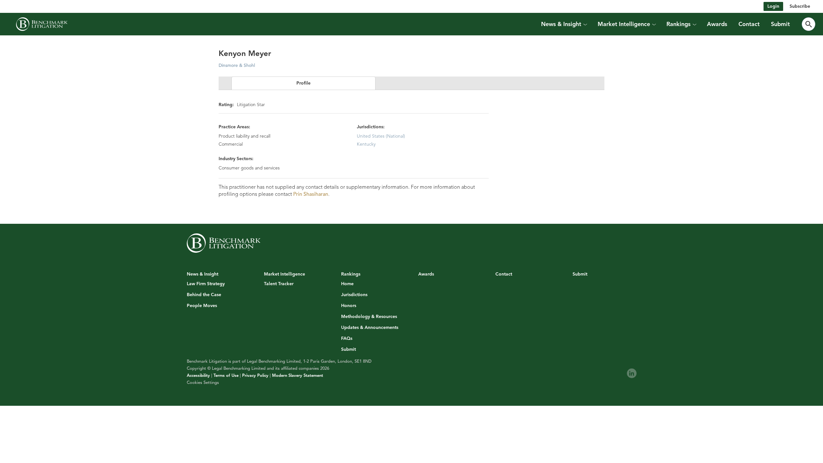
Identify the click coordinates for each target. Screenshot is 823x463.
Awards (717, 24)
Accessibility (198, 375)
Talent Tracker (279, 284)
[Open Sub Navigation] (585, 24)
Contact (749, 24)
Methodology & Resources (369, 316)
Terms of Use (226, 375)
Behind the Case (204, 295)
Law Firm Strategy (206, 284)
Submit (780, 24)
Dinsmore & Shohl (237, 65)
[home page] (42, 24)
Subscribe (800, 6)
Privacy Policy (255, 375)
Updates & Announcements (369, 327)
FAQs (346, 338)
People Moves (202, 306)
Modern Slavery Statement (297, 375)
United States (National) (381, 136)
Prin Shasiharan (310, 194)
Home (347, 284)
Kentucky (366, 144)
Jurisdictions (354, 295)
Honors (348, 306)
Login (773, 6)
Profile (303, 83)
